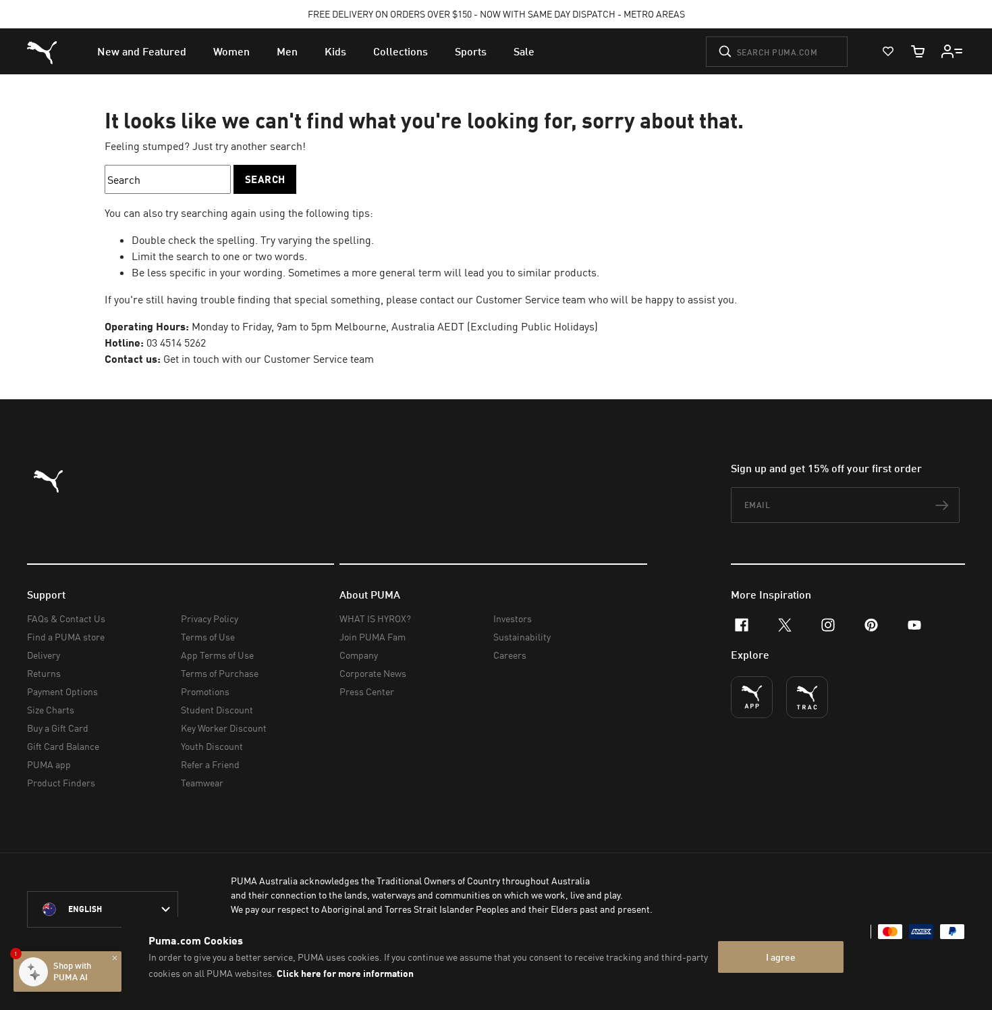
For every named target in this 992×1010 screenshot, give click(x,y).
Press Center (366, 691)
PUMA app (49, 764)
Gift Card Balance (63, 746)
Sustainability (522, 636)
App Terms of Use (217, 655)
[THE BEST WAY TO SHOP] (752, 697)
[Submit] (725, 51)
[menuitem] (142, 51)
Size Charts (50, 709)
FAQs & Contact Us (66, 618)
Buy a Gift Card (57, 728)
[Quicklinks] (952, 51)
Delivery (43, 655)
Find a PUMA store (66, 636)
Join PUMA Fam (372, 636)
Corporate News (372, 673)
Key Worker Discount (224, 728)
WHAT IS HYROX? (375, 618)
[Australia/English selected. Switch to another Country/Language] (102, 909)
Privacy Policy (209, 618)
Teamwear (202, 782)
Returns (44, 673)
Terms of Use (208, 636)
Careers (509, 655)
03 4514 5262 (176, 342)
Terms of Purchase (219, 673)
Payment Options (62, 691)
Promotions (205, 691)
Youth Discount (212, 746)
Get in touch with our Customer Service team (268, 358)
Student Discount (217, 709)
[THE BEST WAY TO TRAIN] (807, 697)
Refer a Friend (210, 764)
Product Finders (61, 782)
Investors (512, 618)
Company (358, 655)
